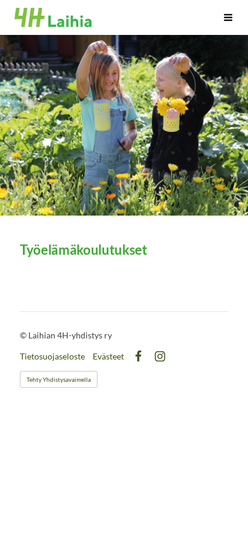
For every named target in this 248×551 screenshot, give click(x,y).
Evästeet (108, 356)
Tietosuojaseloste (52, 356)
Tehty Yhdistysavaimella (58, 379)
